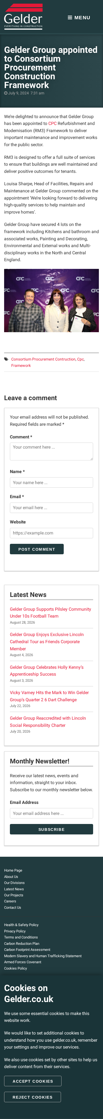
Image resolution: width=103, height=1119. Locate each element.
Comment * (21, 437)
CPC (52, 123)
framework (21, 365)
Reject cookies (32, 1097)
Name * (17, 471)
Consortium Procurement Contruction (43, 359)
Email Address (24, 802)
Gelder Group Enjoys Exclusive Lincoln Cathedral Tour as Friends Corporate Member (47, 641)
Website (18, 522)
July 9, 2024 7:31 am (25, 93)
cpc (80, 359)
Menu (82, 17)
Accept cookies (33, 1081)
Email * (17, 496)
